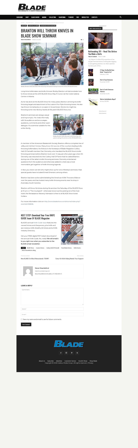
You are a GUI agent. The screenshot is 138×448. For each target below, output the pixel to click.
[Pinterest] (72, 353)
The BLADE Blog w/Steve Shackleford (48, 25)
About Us (42, 361)
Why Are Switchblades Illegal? (108, 99)
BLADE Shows (35, 17)
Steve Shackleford (26, 39)
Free (77, 17)
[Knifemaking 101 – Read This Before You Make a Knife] (102, 41)
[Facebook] (61, 353)
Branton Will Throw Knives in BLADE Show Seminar (47, 33)
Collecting (52, 17)
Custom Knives (40, 248)
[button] (120, 17)
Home (22, 23)
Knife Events (77, 248)
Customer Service (70, 361)
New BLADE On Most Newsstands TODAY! (35, 259)
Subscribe (50, 361)
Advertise (59, 361)
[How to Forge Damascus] (91, 82)
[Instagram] (66, 353)
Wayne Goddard (92, 56)
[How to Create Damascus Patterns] (93, 91)
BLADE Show (29, 23)
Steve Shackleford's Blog (29, 250)
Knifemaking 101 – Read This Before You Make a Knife (102, 52)
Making (44, 17)
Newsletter (85, 17)
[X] (77, 353)
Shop (27, 17)
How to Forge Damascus (106, 80)
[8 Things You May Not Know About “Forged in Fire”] (90, 72)
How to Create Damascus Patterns (106, 90)
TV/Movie (71, 17)
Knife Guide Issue (40, 223)
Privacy (90, 363)
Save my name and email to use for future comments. (42, 319)
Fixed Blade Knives (66, 248)
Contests (94, 17)
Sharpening (62, 17)
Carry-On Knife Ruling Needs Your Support (69, 259)
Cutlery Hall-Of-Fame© (33, 25)
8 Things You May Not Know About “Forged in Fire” (107, 71)
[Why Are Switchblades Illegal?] (93, 101)
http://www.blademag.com (42, 271)
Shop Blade (93, 361)
